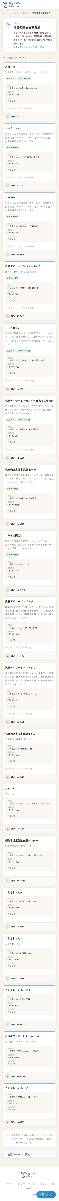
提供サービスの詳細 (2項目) (21, 647)
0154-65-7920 (13, 754)
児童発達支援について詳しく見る (28, 47)
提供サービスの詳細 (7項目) (21, 108)
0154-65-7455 (13, 366)
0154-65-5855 (13, 504)
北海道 (15, 13)
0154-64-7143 (13, 163)
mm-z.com (36, 1194)
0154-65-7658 (13, 907)
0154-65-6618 (13, 1005)
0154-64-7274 (13, 94)
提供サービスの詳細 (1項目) (21, 768)
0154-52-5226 (13, 435)
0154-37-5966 (13, 959)
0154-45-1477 (13, 293)
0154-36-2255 (13, 1103)
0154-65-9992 (13, 1057)
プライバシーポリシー (38, 1183)
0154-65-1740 (13, 232)
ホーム (6, 13)
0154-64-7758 (13, 809)
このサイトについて (16, 1183)
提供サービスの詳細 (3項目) (21, 177)
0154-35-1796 (13, 633)
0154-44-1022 (13, 861)
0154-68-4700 (13, 570)
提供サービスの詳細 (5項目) (21, 307)
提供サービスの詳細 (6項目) (21, 380)
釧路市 (25, 13)
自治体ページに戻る (19, 1154)
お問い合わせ (46, 1194)
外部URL (11, 100)
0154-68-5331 (13, 699)
